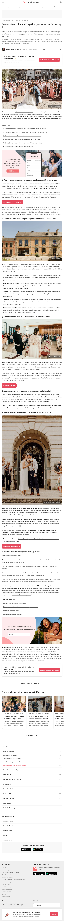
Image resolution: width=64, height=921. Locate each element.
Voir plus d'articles (31, 735)
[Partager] (55, 49)
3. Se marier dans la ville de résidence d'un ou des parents (22, 136)
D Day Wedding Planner (52, 502)
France (39, 905)
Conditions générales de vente (10, 872)
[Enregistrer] (59, 49)
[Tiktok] (21, 904)
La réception (7, 775)
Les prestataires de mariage (12, 779)
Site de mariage (6, 896)
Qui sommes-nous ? (7, 889)
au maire (31, 519)
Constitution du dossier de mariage (14, 603)
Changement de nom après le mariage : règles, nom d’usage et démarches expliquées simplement (14, 717)
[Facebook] (3, 904)
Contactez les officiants (11, 546)
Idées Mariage (6, 7)
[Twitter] (7, 904)
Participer (53, 914)
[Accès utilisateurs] (61, 2)
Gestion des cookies (7, 877)
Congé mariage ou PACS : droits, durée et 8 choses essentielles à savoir (38, 717)
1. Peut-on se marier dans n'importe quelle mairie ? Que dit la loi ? (24, 129)
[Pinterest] (10, 904)
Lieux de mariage (9, 385)
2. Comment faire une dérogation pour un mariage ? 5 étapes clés (25, 132)
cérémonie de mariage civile (24, 112)
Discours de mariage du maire (12, 614)
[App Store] (39, 875)
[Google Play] (51, 875)
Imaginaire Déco (54, 106)
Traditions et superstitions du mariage (14, 762)
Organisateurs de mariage (12, 202)
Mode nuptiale (7, 784)
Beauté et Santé (8, 789)
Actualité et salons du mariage (12, 758)
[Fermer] (59, 911)
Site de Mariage (8, 840)
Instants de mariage (9, 808)
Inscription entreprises (8, 887)
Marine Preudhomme (12, 49)
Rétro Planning (8, 821)
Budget (5, 835)
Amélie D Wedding (54, 356)
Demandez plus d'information (49, 59)
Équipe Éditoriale (6, 891)
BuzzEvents (56, 258)
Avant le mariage (16, 7)
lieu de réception (19, 590)
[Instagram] (14, 904)
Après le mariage (8, 798)
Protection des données (8, 875)
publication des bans (48, 197)
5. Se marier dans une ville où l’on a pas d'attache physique (22, 143)
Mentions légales (6, 870)
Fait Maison (7, 803)
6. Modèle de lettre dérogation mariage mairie (18, 146)
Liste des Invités (8, 826)
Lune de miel (7, 794)
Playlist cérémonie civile (11, 610)
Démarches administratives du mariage (33, 7)
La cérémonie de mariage (11, 770)
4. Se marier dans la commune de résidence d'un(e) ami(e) (21, 139)
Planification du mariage (10, 755)
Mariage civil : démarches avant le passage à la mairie (20, 607)
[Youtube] (18, 904)
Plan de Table (7, 830)
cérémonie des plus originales (21, 595)
